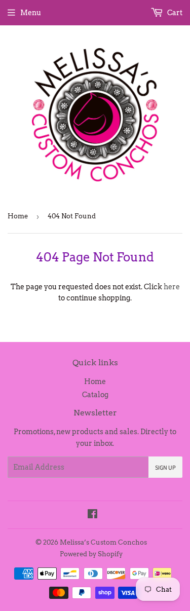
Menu (30, 13)
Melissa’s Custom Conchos (103, 542)
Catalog (95, 395)
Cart (174, 13)
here (172, 287)
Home (18, 216)
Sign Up (165, 467)
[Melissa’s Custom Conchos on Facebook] (92, 515)
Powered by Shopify (91, 554)
